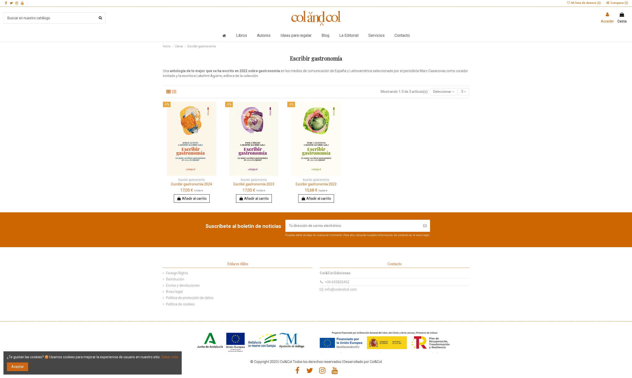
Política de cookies (180, 304)
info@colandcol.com (341, 289)
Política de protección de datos (190, 298)
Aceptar (17, 367)
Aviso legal (174, 292)
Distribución (175, 279)
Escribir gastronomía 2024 (191, 184)
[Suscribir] (425, 226)
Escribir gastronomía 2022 (316, 184)
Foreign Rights (177, 273)
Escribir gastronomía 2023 (254, 184)
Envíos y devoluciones (183, 285)
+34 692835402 (337, 282)
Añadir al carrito (194, 198)
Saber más (169, 357)
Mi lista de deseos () (586, 3)
